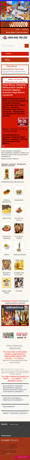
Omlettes (7, 218)
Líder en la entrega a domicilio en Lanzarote (13, 399)
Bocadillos (19, 182)
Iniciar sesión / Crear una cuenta (17, 32)
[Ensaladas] (19, 192)
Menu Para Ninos (6, 292)
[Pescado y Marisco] (6, 265)
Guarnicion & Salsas (19, 274)
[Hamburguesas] (6, 174)
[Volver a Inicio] (3, 66)
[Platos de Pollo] (19, 210)
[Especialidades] (19, 246)
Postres (19, 291)
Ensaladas (19, 200)
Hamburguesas (7, 182)
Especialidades (20, 255)
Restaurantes (9, 407)
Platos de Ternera (6, 237)
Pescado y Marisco (6, 274)
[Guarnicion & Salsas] (19, 265)
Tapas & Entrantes (6, 201)
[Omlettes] (6, 210)
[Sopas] (6, 246)
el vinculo (8, 453)
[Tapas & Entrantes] (6, 192)
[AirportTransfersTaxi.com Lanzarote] (16, 430)
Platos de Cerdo (19, 237)
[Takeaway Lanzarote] (15, 38)
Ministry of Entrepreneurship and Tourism (15, 361)
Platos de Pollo (19, 219)
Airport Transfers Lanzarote (15, 413)
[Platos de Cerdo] (19, 228)
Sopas (6, 255)
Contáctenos (25, 29)
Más (3, 146)
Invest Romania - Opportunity (15, 347)
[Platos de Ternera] (6, 228)
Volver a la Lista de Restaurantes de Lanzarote (15, 80)
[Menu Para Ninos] (6, 283)
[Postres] (19, 283)
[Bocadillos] (19, 174)
